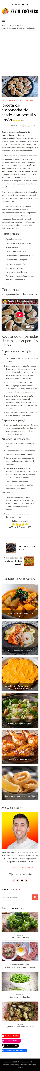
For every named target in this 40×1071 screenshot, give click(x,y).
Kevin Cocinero (23, 1062)
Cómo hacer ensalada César (20, 723)
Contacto (20, 1067)
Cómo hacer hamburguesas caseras (20, 967)
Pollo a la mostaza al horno (20, 760)
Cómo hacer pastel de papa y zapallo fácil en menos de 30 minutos (20, 687)
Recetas (12, 100)
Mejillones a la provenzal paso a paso (20, 1026)
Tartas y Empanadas (25, 100)
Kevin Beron (6, 126)
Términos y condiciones (27, 1065)
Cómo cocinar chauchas (20, 997)
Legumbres (20, 994)
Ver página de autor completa (20, 867)
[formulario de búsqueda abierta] (27, 5)
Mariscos (20, 1024)
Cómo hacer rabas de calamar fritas (20, 796)
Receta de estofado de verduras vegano (20, 614)
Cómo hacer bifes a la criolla (20, 651)
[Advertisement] (20, 55)
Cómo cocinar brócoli (20, 937)
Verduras (20, 935)
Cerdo (4, 100)
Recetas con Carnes (23, 965)
